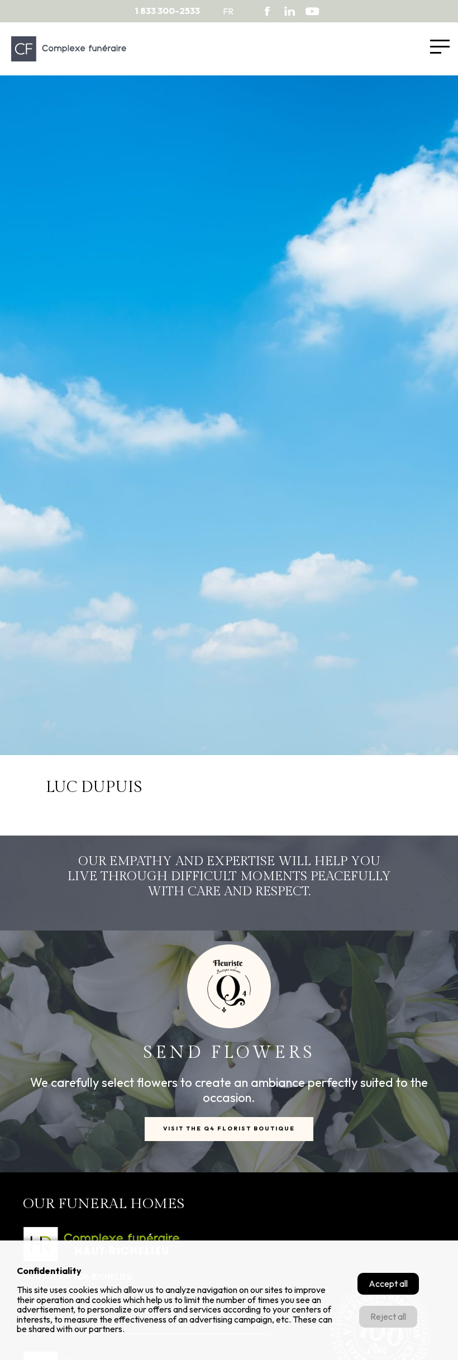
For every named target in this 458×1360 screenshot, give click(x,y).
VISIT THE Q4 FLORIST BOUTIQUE (229, 1128)
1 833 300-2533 (167, 11)
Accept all (388, 1283)
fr (228, 11)
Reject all (388, 1316)
